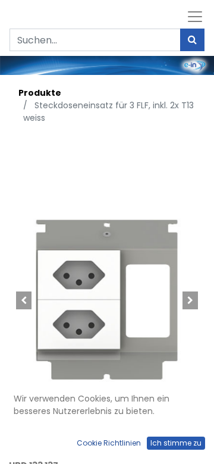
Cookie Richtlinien (109, 443)
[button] (24, 300)
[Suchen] (192, 40)
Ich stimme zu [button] (176, 443)
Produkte (39, 93)
